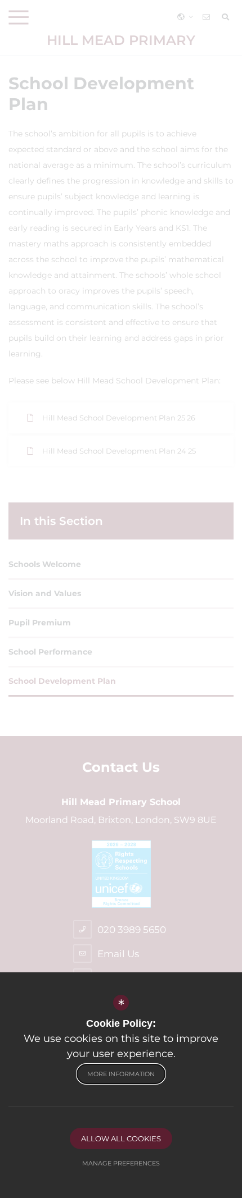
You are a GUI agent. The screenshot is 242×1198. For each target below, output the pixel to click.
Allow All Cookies (121, 1138)
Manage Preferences (121, 1163)
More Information (121, 1074)
